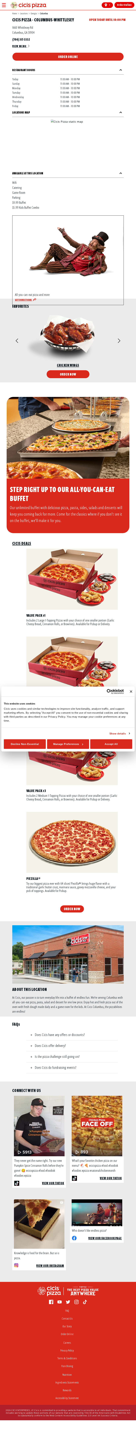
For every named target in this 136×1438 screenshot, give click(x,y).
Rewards (67, 1390)
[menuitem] (68, 1312)
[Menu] (4, 5)
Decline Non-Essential (25, 744)
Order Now (68, 374)
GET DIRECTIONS (23, 300)
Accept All (111, 744)
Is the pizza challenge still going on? (57, 1057)
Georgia (34, 13)
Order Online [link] (124, 5)
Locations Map (21, 112)
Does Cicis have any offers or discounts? (60, 1035)
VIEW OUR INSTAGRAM (50, 1266)
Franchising (67, 1366)
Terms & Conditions (67, 1358)
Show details (117, 733)
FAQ (67, 1311)
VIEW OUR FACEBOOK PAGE (105, 1238)
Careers (67, 1343)
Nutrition (67, 1375)
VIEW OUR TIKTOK (53, 1183)
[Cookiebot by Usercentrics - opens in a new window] (109, 691)
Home (14, 13)
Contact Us (67, 1318)
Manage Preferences (66, 744)
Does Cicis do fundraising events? (55, 1067)
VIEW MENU (19, 46)
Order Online (68, 57)
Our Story (67, 1326)
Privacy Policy (67, 1350)
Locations (24, 13)
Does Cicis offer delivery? (50, 1046)
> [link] (109, 5)
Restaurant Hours (23, 70)
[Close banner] (131, 691)
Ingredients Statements (67, 1382)
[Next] (114, 341)
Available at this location (27, 173)
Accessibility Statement (67, 1398)
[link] (28, 5)
